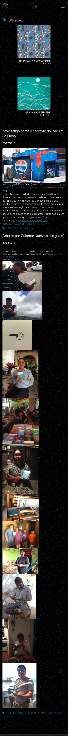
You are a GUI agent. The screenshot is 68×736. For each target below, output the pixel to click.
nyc (32, 228)
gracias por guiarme (35, 713)
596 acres (18, 228)
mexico (58, 713)
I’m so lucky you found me (35, 60)
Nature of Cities (30, 187)
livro (50, 713)
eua (27, 228)
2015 (9, 713)
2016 (9, 228)
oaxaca (6, 716)
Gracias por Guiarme (38, 112)
